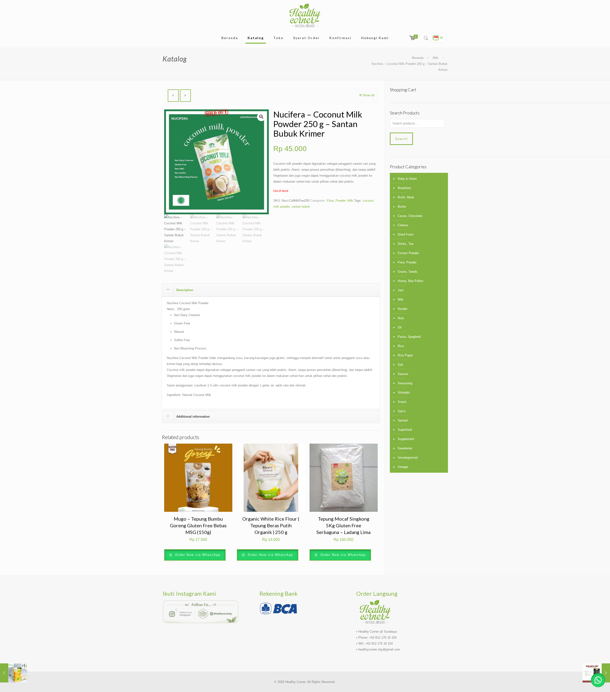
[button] (598, 680)
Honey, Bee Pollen (410, 281)
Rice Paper (405, 355)
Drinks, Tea (405, 244)
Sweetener (405, 448)
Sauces (403, 374)
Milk (435, 58)
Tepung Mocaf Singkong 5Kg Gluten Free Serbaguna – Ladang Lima (343, 525)
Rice (401, 346)
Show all (368, 95)
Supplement (406, 439)
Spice (402, 411)
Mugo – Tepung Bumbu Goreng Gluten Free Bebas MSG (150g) (198, 525)
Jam (401, 290)
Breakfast (404, 188)
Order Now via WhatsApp (197, 555)
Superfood (405, 429)
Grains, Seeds (407, 271)
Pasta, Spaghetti (409, 336)
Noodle (402, 309)
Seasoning (405, 383)
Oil (400, 327)
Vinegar (403, 467)
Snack (402, 402)
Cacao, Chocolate (410, 216)
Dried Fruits (406, 234)
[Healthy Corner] (305, 15)
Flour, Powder (336, 200)
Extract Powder (408, 253)
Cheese (403, 225)
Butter (402, 206)
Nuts (401, 318)
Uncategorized (407, 457)
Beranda (417, 58)
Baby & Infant (407, 178)
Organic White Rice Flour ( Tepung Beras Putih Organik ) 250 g (270, 525)
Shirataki (404, 392)
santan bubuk (300, 206)
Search (401, 139)
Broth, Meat (406, 197)
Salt (400, 364)
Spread (402, 420)
